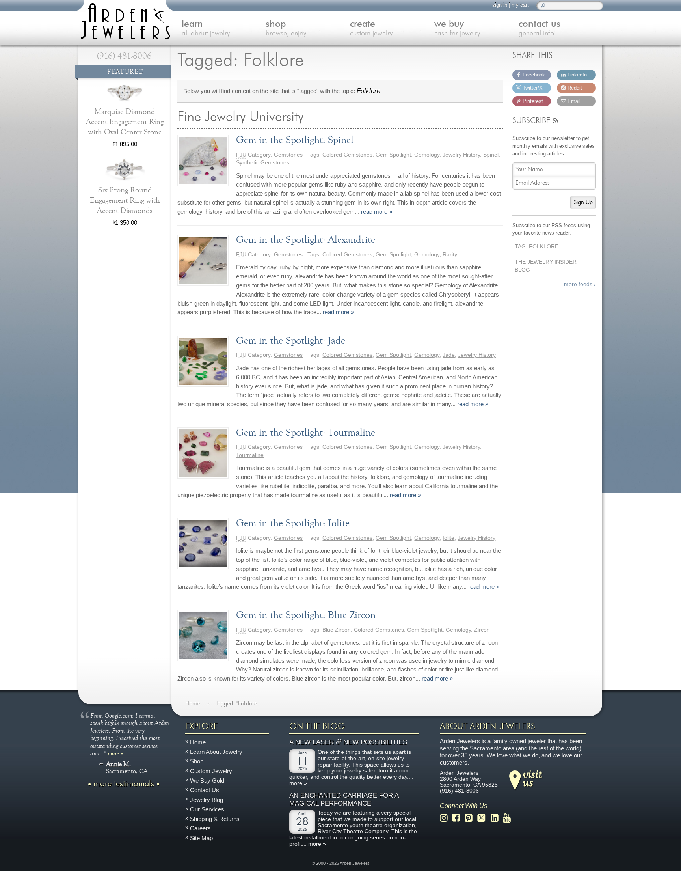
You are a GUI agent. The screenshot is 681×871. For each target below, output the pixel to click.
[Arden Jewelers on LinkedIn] (497, 818)
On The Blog (317, 726)
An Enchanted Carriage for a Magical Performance (343, 799)
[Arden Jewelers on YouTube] (509, 818)
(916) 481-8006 (124, 56)
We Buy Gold (207, 780)
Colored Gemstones (347, 155)
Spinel (491, 155)
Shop (196, 761)
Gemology (426, 155)
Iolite (448, 538)
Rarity (450, 254)
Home (198, 742)
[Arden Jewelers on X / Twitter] (483, 818)
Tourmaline (250, 455)
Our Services (207, 809)
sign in (499, 5)
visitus (532, 778)
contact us (539, 28)
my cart (520, 5)
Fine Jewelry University (276, 117)
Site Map (201, 838)
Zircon (482, 630)
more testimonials (123, 784)
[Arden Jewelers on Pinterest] (471, 818)
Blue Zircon (336, 630)
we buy (457, 28)
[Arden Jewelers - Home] (123, 19)
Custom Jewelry (211, 771)
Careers (200, 828)
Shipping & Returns (215, 818)
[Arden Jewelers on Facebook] (458, 818)
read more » (376, 211)
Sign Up (583, 202)
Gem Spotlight (393, 155)
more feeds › (580, 284)
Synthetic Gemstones (262, 163)
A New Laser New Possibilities (348, 742)
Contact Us (204, 790)
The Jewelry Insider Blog (546, 266)
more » (115, 753)
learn (206, 28)
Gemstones (288, 155)
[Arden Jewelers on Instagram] (446, 818)
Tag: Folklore (536, 247)
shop (286, 28)
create (371, 28)
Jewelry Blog (206, 799)
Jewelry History (461, 155)
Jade (449, 355)
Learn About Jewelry (216, 751)
